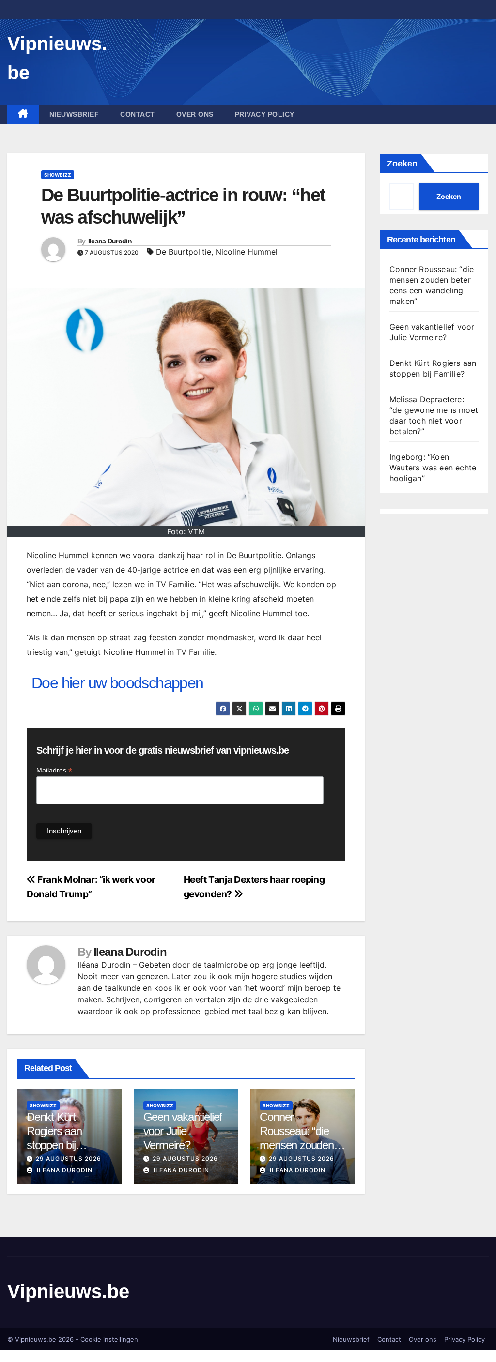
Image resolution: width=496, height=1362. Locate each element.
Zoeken (402, 163)
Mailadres (54, 770)
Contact (137, 114)
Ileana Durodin (110, 241)
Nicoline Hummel (247, 252)
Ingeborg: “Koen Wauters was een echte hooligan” (432, 467)
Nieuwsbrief (74, 114)
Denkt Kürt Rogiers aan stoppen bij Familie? (54, 1137)
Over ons (195, 114)
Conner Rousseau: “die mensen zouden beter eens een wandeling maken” (301, 1144)
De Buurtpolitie (183, 252)
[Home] (23, 114)
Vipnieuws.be (68, 1291)
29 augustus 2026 (68, 1158)
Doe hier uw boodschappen (117, 683)
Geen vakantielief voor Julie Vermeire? (182, 1130)
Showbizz (57, 175)
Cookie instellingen (109, 1339)
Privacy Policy (264, 114)
